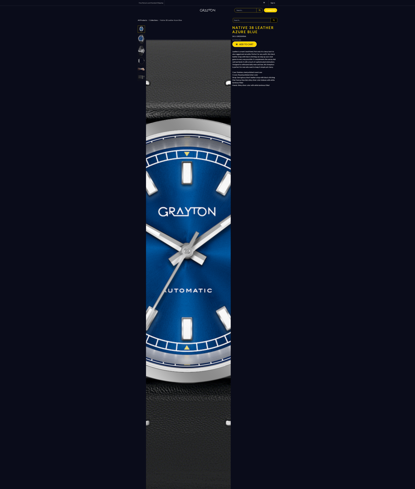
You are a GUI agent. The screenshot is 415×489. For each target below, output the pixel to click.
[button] (150, 270)
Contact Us (270, 10)
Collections (153, 20)
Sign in (273, 3)
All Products (142, 20)
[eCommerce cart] (264, 3)
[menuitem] (146, 10)
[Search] (259, 10)
